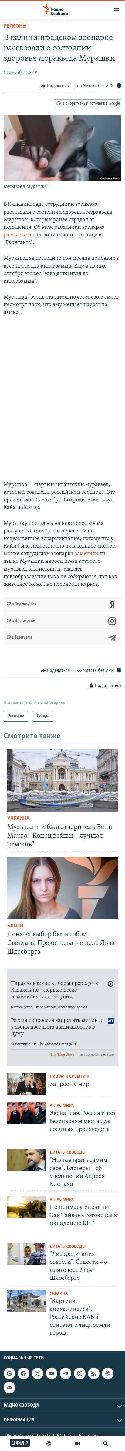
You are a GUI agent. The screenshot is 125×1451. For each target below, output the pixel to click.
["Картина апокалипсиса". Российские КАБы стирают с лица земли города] (26, 1301)
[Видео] (77, 1443)
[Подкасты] (107, 1373)
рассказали (17, 235)
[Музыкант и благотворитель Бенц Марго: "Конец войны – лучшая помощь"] (62, 780)
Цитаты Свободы (68, 1152)
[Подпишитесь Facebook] (23, 1373)
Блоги (15, 926)
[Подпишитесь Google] (9, 1373)
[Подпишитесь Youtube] (51, 1373)
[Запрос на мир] (26, 1084)
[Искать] (105, 1443)
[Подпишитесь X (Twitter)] (37, 1373)
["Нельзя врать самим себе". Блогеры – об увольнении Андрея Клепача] (26, 1160)
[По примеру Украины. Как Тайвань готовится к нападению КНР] (26, 1207)
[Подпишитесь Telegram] (65, 1373)
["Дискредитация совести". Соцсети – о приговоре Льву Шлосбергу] (26, 1254)
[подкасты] (49, 1443)
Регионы (15, 26)
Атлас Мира (62, 1105)
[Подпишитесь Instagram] (79, 1373)
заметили (87, 554)
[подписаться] (9, 1387)
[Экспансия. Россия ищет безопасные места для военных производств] (26, 1113)
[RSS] (94, 1373)
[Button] (55, 86)
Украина (18, 818)
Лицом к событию (69, 1076)
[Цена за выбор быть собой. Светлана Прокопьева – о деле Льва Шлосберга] (62, 888)
